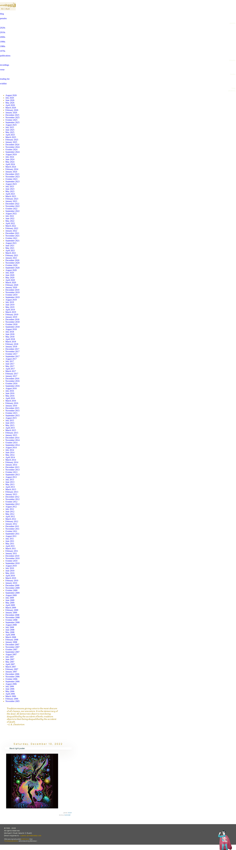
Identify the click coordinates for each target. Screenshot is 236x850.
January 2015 (11, 435)
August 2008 (11, 625)
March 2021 (10, 253)
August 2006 (11, 684)
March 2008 (10, 637)
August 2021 (11, 243)
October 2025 (11, 120)
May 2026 (9, 103)
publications (5, 55)
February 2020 (11, 285)
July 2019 (9, 302)
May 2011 (9, 543)
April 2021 (10, 250)
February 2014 (11, 462)
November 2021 (12, 236)
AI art (70, 813)
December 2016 (12, 378)
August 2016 (11, 388)
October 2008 (11, 620)
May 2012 (9, 514)
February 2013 (11, 492)
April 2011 (10, 546)
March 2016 (10, 401)
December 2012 (12, 497)
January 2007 (11, 671)
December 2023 (12, 174)
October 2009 (11, 590)
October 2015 (11, 413)
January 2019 (11, 317)
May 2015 (9, 425)
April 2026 (10, 105)
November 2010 (12, 558)
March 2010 (10, 578)
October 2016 (11, 383)
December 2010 (12, 556)
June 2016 (9, 393)
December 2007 (12, 644)
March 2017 (10, 371)
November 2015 (12, 410)
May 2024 (9, 162)
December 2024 (12, 144)
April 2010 (10, 575)
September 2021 (12, 240)
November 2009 (12, 588)
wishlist (3, 83)
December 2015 (12, 408)
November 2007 (12, 647)
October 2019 (11, 295)
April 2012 (10, 516)
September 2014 (12, 445)
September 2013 (12, 474)
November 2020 (12, 263)
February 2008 (11, 639)
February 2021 (11, 255)
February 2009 (11, 610)
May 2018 (9, 337)
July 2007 (9, 657)
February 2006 (11, 699)
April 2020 (10, 280)
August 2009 (11, 595)
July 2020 (9, 272)
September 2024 (12, 152)
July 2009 (9, 598)
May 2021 (9, 248)
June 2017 (9, 364)
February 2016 (11, 403)
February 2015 (11, 433)
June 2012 (9, 511)
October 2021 (11, 238)
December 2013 (12, 467)
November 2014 (12, 440)
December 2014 (12, 437)
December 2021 (12, 233)
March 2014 (10, 460)
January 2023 (11, 201)
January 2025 (11, 142)
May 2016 (9, 396)
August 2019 (11, 300)
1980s (2, 46)
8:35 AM (67, 815)
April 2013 (10, 487)
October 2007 (11, 649)
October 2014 (11, 442)
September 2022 (12, 211)
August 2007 (11, 654)
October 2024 (11, 149)
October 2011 (11, 531)
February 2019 (11, 314)
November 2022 (12, 206)
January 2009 (11, 612)
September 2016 (12, 386)
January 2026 (11, 112)
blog (2, 14)
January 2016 (11, 405)
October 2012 (11, 502)
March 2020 (10, 282)
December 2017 (12, 349)
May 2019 (9, 307)
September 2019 (12, 297)
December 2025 (12, 115)
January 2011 (11, 553)
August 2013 (11, 477)
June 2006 (9, 689)
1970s (2, 51)
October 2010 (11, 561)
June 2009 (9, 600)
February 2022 (11, 228)
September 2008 (12, 622)
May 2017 (9, 366)
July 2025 (9, 127)
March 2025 (10, 137)
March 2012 (10, 519)
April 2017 (10, 369)
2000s (2, 37)
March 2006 (10, 696)
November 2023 (12, 176)
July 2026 (9, 98)
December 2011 (12, 526)
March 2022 (10, 226)
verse (2, 69)
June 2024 (9, 159)
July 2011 (9, 538)
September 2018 (12, 327)
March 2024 (10, 167)
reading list (4, 79)
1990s (2, 42)
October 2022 (11, 208)
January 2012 (11, 524)
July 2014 (9, 450)
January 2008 (11, 642)
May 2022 (9, 221)
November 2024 (12, 147)
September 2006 (12, 681)
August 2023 (11, 184)
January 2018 (11, 346)
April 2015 (10, 428)
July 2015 (9, 420)
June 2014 (9, 452)
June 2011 (9, 541)
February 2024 (11, 169)
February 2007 (11, 669)
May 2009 (9, 603)
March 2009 (10, 607)
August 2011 (11, 536)
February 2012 (11, 521)
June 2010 (9, 570)
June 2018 (9, 334)
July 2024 (9, 157)
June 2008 (9, 630)
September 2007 (12, 652)
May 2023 (9, 191)
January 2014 (11, 465)
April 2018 (10, 339)
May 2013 (9, 484)
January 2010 (11, 583)
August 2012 (11, 506)
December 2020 (12, 260)
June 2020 (9, 275)
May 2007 (9, 662)
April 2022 (10, 223)
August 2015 (11, 418)
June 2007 (9, 659)
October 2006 (11, 679)
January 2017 (11, 376)
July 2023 (9, 186)
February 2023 (11, 199)
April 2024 (10, 164)
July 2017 (9, 361)
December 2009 (12, 585)
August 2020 (11, 270)
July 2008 (9, 627)
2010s (2, 32)
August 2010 (11, 566)
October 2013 (11, 472)
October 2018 (11, 324)
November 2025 (12, 117)
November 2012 (12, 499)
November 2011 (12, 529)
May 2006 (9, 691)
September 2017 (12, 356)
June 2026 (9, 100)
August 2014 (11, 447)
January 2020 (11, 287)
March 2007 (10, 667)
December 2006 (12, 674)
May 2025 (9, 132)
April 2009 (10, 605)
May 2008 (9, 632)
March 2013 (10, 489)
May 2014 (9, 455)
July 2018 (9, 332)
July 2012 (9, 509)
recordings (4, 65)
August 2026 (11, 95)
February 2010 (11, 580)
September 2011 (12, 534)
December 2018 (12, 319)
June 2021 (9, 245)
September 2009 (12, 593)
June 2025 (9, 130)
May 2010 (9, 573)
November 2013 (12, 470)
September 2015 (12, 415)
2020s (2, 28)
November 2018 (12, 322)
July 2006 (9, 686)
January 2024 (11, 171)
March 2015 (10, 430)
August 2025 (11, 125)
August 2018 (11, 329)
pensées (3, 18)
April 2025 (10, 135)
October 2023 (11, 179)
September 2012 (12, 504)
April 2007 (10, 664)
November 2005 (12, 701)
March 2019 (10, 312)
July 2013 (9, 479)
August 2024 (11, 154)
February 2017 (11, 373)
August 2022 (11, 213)
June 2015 (9, 423)
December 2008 (12, 615)
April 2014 (10, 457)
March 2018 (10, 341)
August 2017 (11, 359)
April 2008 (10, 635)
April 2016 (10, 398)
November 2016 (12, 381)
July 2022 (9, 216)
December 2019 (12, 290)
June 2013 (9, 482)
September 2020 (12, 268)
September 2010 (12, 563)
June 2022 (9, 218)
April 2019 (10, 309)
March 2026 (10, 107)
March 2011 (10, 548)
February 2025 (11, 139)
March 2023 (10, 196)
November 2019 (12, 292)
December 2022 (12, 204)
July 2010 (9, 568)
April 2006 (10, 694)
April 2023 (10, 194)
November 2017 (12, 351)
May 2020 (9, 277)
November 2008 (12, 617)
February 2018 (11, 344)
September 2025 (12, 122)
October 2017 (11, 354)
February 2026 (11, 110)
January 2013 (11, 494)
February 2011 (11, 551)
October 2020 (11, 265)
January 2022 (11, 231)
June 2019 (9, 304)
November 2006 (12, 676)
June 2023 (9, 189)
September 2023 (12, 181)
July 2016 (9, 391)
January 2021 (11, 258)
